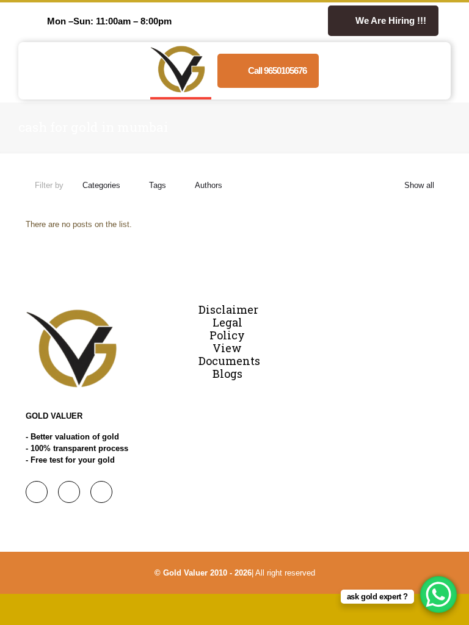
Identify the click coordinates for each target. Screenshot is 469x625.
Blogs (227, 373)
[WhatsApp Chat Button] (438, 594)
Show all (419, 185)
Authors (208, 185)
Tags (157, 185)
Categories (101, 185)
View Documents (229, 354)
